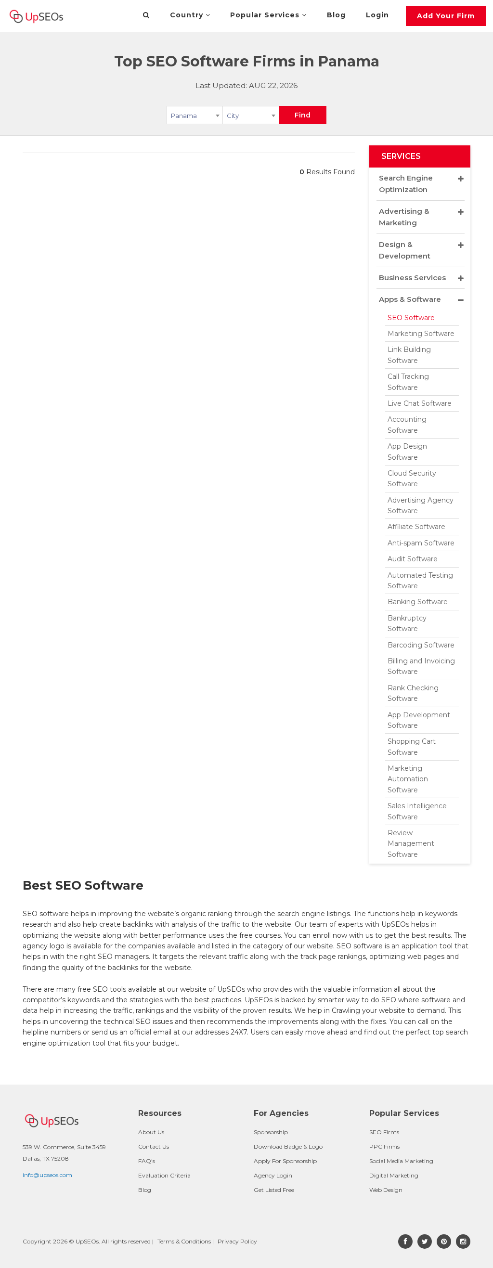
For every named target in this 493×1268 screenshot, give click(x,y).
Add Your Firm (446, 16)
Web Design (385, 1189)
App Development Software (419, 720)
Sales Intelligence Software (417, 811)
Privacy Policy (237, 1241)
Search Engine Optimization (406, 183)
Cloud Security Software (412, 478)
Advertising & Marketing (404, 217)
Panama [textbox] (184, 115)
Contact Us (153, 1146)
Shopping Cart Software (412, 746)
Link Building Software (409, 354)
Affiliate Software (416, 526)
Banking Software (418, 601)
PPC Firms (384, 1146)
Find (303, 115)
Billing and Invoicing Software (421, 666)
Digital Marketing (393, 1175)
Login (377, 15)
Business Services (412, 277)
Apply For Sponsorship (285, 1160)
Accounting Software (407, 424)
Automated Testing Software (420, 580)
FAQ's (146, 1160)
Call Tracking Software (408, 381)
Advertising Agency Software (421, 505)
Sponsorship (271, 1132)
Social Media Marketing (401, 1160)
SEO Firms (384, 1132)
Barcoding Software (421, 645)
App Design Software (407, 451)
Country (188, 15)
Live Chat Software (420, 403)
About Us (151, 1132)
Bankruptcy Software (407, 623)
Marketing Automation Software (408, 779)
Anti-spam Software (421, 543)
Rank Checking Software (413, 693)
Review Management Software (411, 843)
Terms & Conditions (184, 1241)
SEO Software (411, 317)
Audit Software (413, 559)
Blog (336, 15)
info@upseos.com (47, 1174)
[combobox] (195, 117)
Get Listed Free (274, 1189)
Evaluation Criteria (164, 1175)
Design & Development (404, 250)
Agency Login (273, 1175)
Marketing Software (421, 333)
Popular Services (266, 15)
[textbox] (250, 115)
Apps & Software (410, 299)
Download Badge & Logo (288, 1146)
